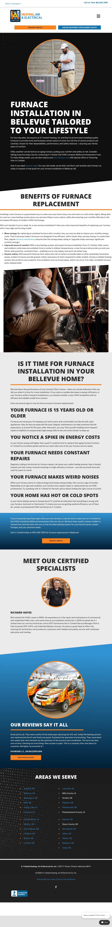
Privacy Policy (50, 879)
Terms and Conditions (66, 879)
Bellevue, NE (29, 793)
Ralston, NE (67, 819)
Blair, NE (27, 802)
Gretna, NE (29, 838)
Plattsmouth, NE (69, 807)
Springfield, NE (69, 829)
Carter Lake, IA (30, 807)
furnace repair (31, 166)
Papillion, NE (68, 802)
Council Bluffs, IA (31, 819)
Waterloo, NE (68, 843)
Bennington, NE (31, 798)
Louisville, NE (68, 788)
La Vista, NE (29, 843)
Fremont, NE (29, 833)
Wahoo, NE (67, 838)
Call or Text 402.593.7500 (96, 2)
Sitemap (40, 879)
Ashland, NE (29, 788)
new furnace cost (61, 157)
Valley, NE (66, 833)
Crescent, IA (29, 812)
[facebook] (56, 887)
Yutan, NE (66, 848)
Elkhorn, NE (29, 824)
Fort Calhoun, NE (31, 829)
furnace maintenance (25, 239)
